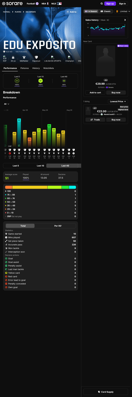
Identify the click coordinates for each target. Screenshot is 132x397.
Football (31, 3)
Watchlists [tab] (48, 68)
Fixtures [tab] (24, 68)
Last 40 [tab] (65, 165)
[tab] (106, 11)
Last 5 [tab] (16, 165)
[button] (101, 3)
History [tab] (36, 68)
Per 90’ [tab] (58, 226)
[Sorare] (12, 3)
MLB (53, 3)
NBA (44, 3)
